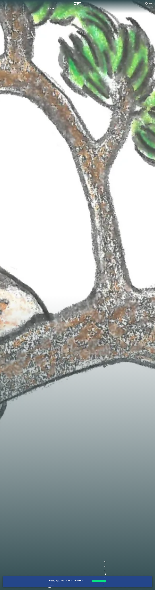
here (60, 581)
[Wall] (105, 571)
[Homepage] (77, 3)
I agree (99, 580)
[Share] (105, 574)
